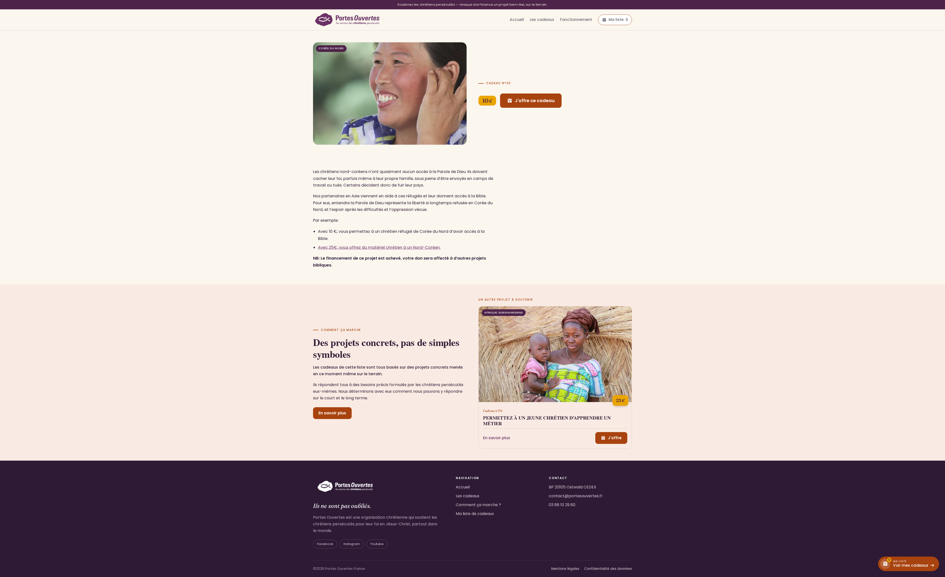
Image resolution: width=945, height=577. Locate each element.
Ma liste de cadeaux (475, 513)
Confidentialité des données (608, 568)
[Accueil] (347, 19)
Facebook (325, 544)
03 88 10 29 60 (562, 505)
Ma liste (618, 19)
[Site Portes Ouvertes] (345, 486)
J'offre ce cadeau (535, 100)
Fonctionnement (576, 19)
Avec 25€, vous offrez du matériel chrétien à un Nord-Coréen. (379, 247)
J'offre (615, 438)
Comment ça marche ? (478, 505)
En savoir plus (332, 413)
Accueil (517, 19)
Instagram (352, 544)
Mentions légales (565, 568)
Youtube (377, 544)
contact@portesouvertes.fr (576, 496)
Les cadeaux (542, 19)
